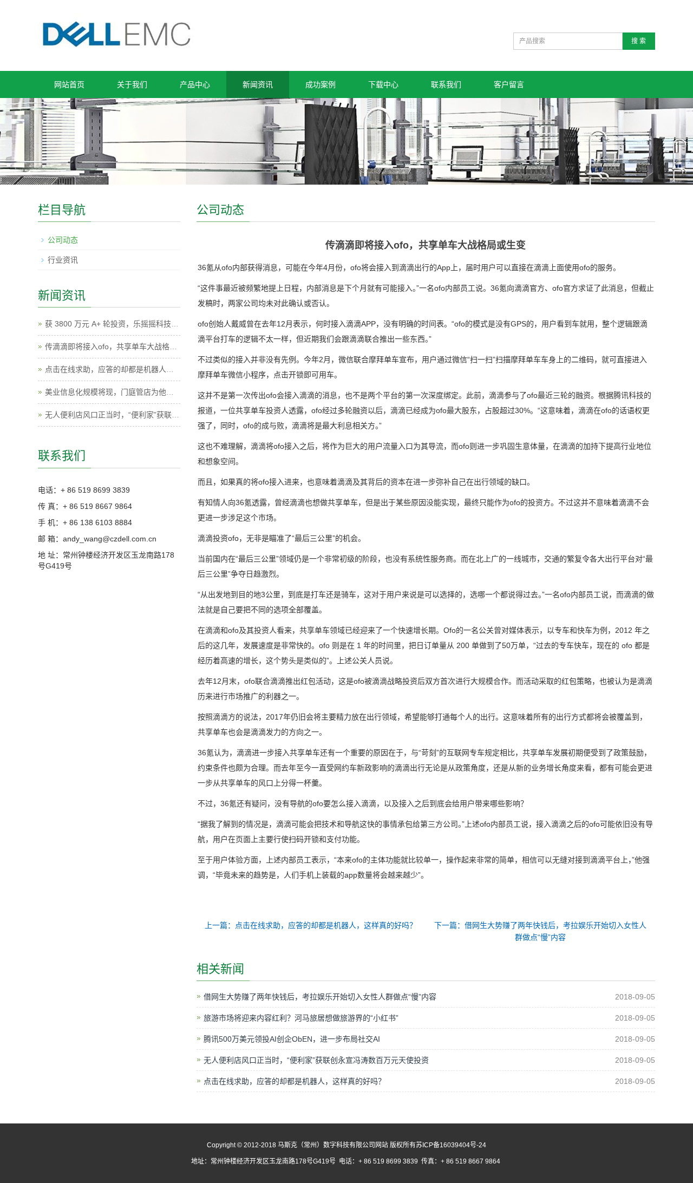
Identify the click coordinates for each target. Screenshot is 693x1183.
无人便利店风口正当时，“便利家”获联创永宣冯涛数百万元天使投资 (316, 1060)
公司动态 (63, 240)
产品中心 (195, 84)
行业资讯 (63, 260)
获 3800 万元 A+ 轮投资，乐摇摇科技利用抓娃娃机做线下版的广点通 (161, 323)
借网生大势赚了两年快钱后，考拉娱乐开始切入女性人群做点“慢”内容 (320, 996)
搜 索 (638, 41)
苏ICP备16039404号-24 (451, 1145)
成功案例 (320, 84)
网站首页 (69, 84)
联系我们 (446, 84)
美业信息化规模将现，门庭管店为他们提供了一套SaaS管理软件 (152, 392)
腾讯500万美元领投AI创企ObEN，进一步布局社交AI (292, 1039)
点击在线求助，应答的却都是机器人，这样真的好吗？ (294, 1081)
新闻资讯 (258, 84)
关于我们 (132, 84)
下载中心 (383, 84)
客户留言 (509, 84)
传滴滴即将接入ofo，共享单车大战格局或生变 (122, 346)
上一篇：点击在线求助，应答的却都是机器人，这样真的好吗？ (311, 925)
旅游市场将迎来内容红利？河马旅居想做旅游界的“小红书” (301, 1018)
